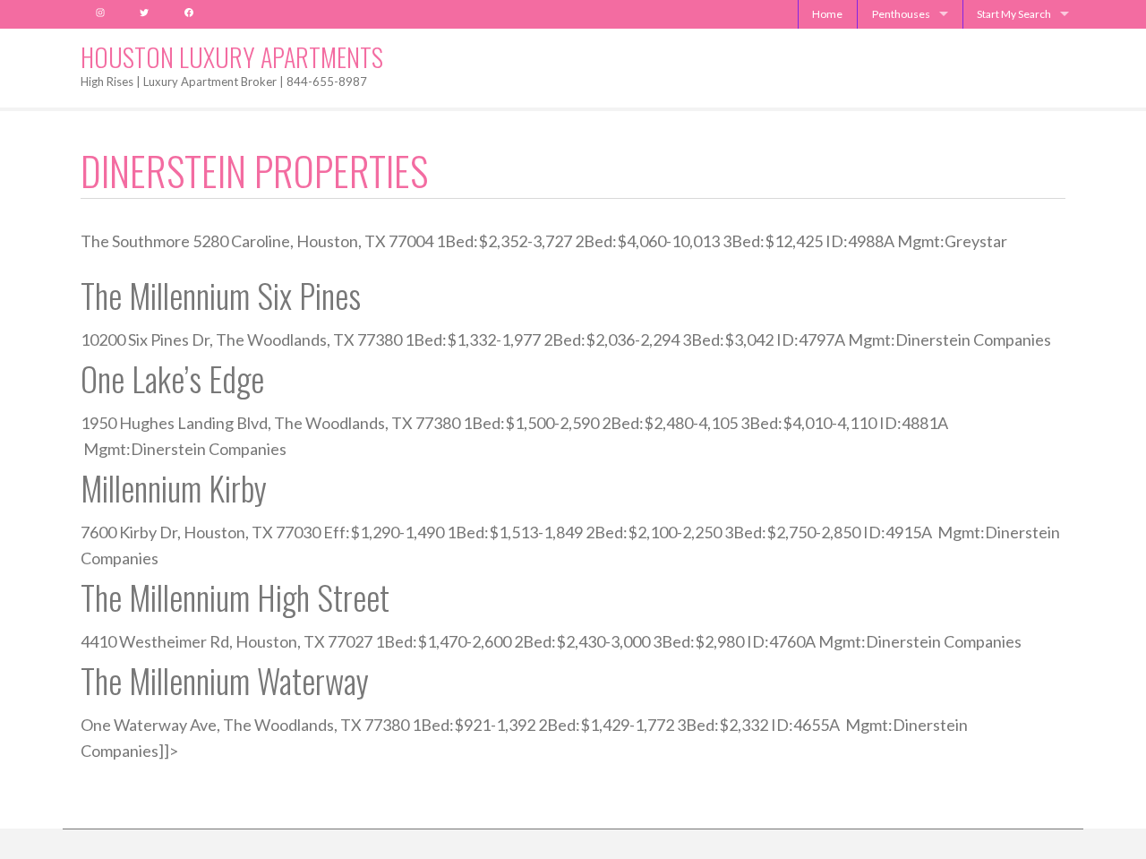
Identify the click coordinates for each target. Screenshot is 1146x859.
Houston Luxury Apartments (232, 57)
